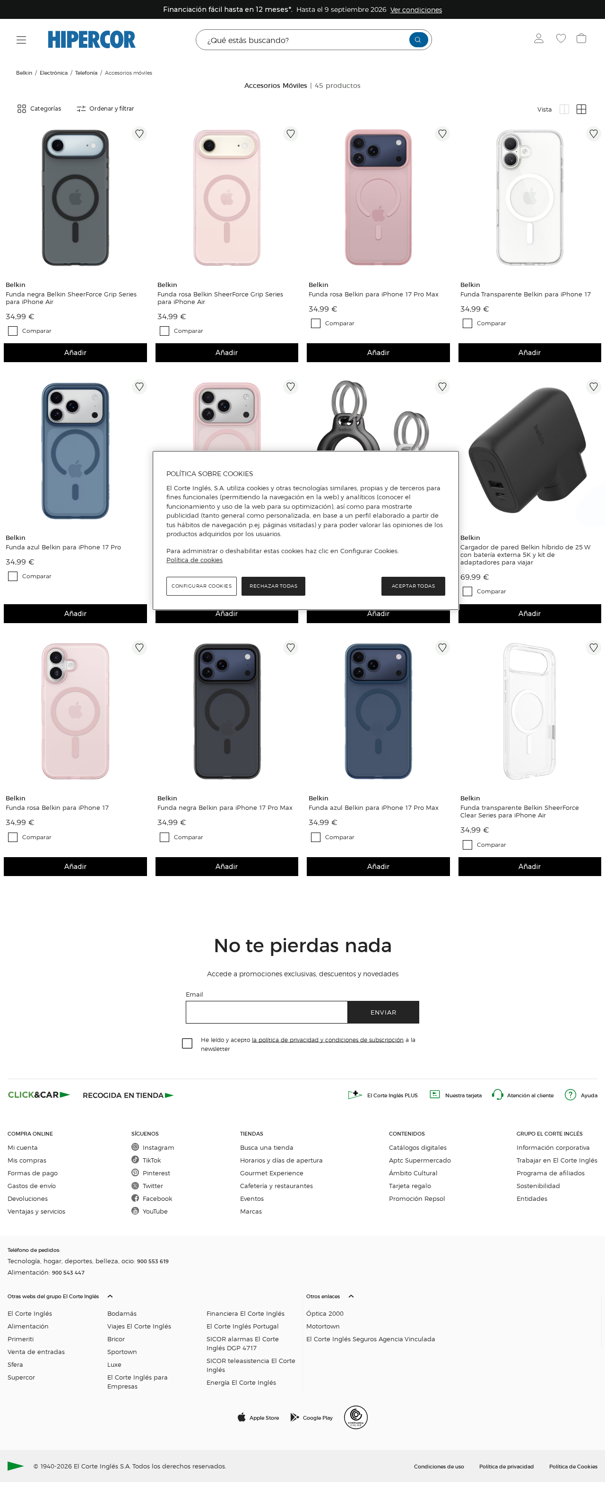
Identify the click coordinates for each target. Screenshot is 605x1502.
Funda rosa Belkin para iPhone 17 (57, 807)
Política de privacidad (506, 1466)
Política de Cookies (573, 1466)
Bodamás (122, 1313)
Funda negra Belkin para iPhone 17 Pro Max (225, 807)
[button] (153, 1338)
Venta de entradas (36, 1351)
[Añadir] (139, 133)
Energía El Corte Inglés (241, 1382)
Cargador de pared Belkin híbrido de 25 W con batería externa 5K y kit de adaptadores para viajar (525, 554)
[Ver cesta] (582, 40)
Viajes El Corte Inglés (139, 1325)
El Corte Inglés (30, 1313)
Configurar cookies (202, 586)
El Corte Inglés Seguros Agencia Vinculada (370, 1338)
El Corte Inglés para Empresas (137, 1381)
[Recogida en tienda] (128, 1095)
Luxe (114, 1364)
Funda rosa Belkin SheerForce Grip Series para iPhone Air (220, 297)
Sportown (122, 1351)
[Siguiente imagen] (141, 197)
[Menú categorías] (21, 40)
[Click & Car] (39, 1095)
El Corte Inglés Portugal (243, 1325)
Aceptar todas (413, 586)
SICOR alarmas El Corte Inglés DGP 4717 (243, 1343)
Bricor (116, 1338)
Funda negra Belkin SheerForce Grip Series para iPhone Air (71, 297)
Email (194, 994)
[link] (75, 197)
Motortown (323, 1325)
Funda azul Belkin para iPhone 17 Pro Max (374, 807)
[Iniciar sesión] (541, 40)
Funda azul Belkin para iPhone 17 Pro (63, 547)
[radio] (564, 109)
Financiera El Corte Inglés (246, 1313)
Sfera (15, 1364)
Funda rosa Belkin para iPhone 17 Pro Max (374, 294)
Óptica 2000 (325, 1313)
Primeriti (21, 1338)
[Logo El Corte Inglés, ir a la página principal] (92, 40)
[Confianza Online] (356, 1417)
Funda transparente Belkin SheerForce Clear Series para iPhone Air (519, 811)
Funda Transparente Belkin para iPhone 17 (525, 294)
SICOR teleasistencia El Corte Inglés (251, 1365)
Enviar (384, 1011)
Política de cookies (194, 560)
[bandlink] (416, 9)
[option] (75, 197)
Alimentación (28, 1325)
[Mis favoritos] (562, 40)
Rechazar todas (273, 586)
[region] (305, 530)
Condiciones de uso (439, 1466)
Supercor (21, 1376)
